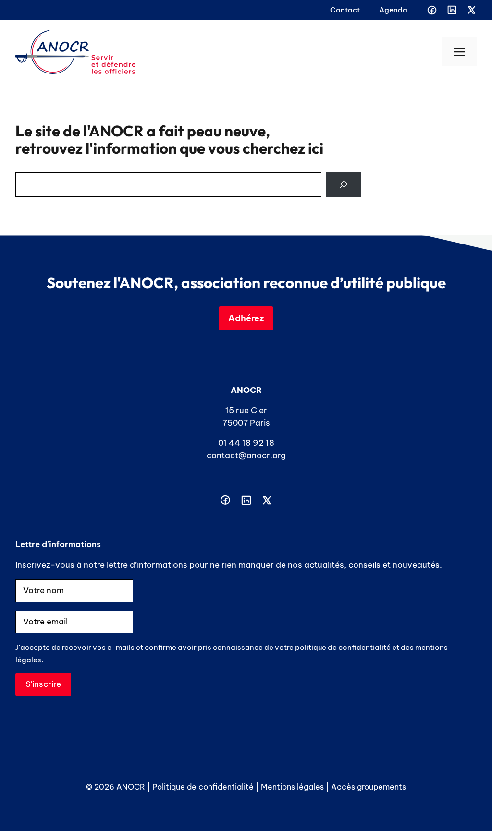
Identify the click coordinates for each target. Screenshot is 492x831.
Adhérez (246, 318)
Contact (345, 9)
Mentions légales (292, 787)
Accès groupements (368, 787)
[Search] (343, 184)
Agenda (393, 9)
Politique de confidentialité (203, 787)
